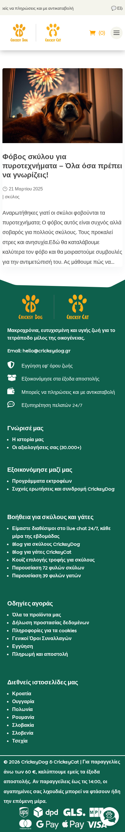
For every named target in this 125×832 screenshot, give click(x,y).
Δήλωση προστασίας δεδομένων (50, 622)
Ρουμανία (23, 717)
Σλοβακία (23, 725)
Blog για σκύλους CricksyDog (46, 544)
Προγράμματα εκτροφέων (42, 481)
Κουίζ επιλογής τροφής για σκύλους (53, 560)
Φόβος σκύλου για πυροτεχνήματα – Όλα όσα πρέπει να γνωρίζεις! (62, 166)
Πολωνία (22, 709)
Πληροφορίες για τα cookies (44, 630)
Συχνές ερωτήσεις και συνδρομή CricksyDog (63, 489)
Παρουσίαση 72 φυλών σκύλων (48, 568)
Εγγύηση (22, 646)
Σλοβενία (22, 733)
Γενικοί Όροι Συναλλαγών (42, 638)
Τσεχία (20, 741)
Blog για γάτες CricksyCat (41, 552)
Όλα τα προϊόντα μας (36, 615)
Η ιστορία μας (28, 439)
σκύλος (12, 196)
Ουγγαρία (23, 701)
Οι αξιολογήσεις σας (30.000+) (46, 447)
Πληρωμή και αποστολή (40, 654)
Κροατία (21, 693)
